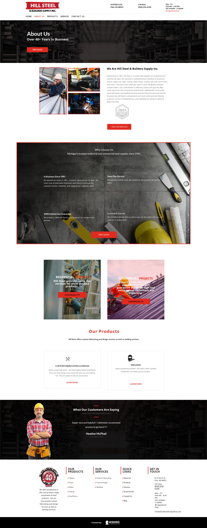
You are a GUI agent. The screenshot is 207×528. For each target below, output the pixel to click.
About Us (39, 17)
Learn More (72, 382)
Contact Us (78, 17)
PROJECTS (82, 277)
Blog (125, 501)
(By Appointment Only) (172, 11)
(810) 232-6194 (144, 7)
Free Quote (37, 50)
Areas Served (128, 492)
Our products (72, 295)
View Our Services (119, 127)
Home (29, 17)
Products (52, 17)
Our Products (135, 301)
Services (64, 17)
